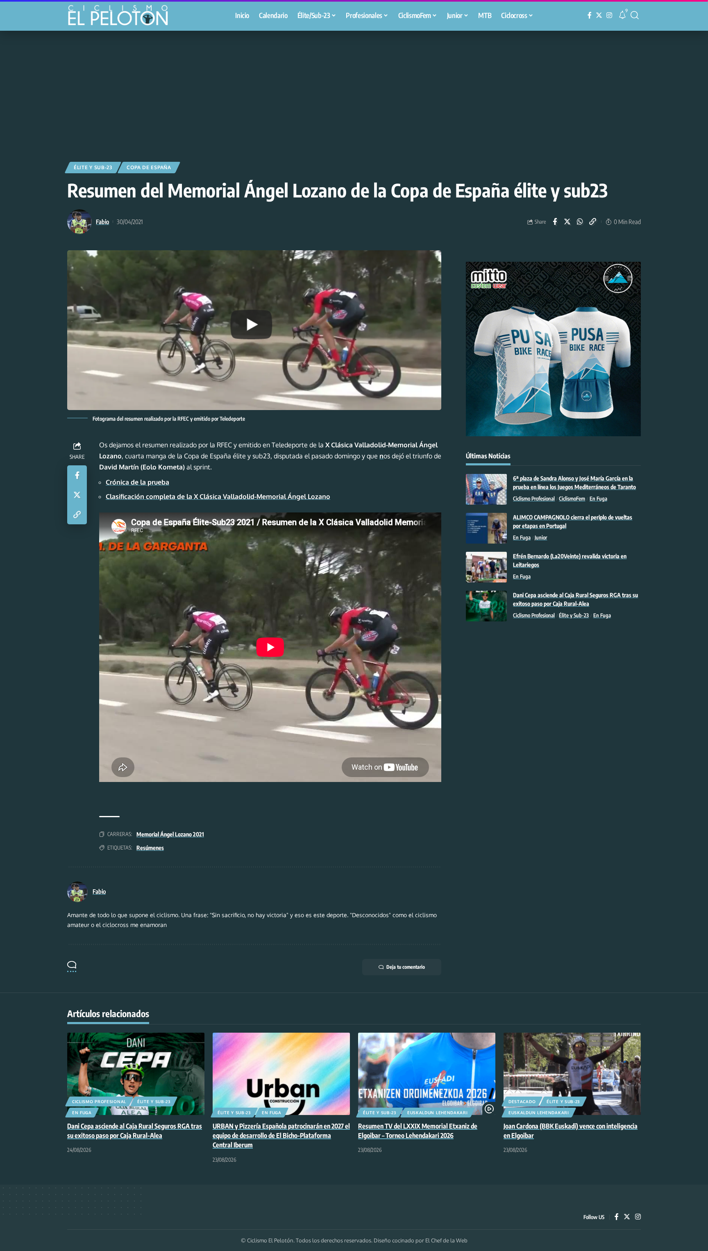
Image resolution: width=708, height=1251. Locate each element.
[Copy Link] (593, 221)
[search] (635, 15)
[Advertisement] (354, 92)
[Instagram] (609, 15)
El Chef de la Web (446, 1240)
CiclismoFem (572, 498)
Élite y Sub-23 (93, 167)
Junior (541, 537)
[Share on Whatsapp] (580, 221)
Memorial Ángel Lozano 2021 (170, 834)
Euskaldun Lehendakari (437, 1112)
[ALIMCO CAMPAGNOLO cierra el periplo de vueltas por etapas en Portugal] (486, 528)
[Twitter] (599, 15)
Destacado (522, 1101)
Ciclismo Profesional (534, 498)
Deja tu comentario (405, 967)
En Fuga (598, 498)
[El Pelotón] (122, 16)
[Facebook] (589, 15)
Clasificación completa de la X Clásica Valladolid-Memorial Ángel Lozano (218, 496)
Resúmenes (150, 847)
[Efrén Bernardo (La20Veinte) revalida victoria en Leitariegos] (486, 567)
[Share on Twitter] (567, 221)
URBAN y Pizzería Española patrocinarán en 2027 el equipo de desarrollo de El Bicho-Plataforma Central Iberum (281, 1135)
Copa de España (149, 167)
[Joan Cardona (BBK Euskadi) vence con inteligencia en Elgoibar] (572, 1074)
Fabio (102, 221)
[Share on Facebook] (554, 221)
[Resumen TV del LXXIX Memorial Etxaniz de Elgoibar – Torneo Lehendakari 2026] (426, 1074)
